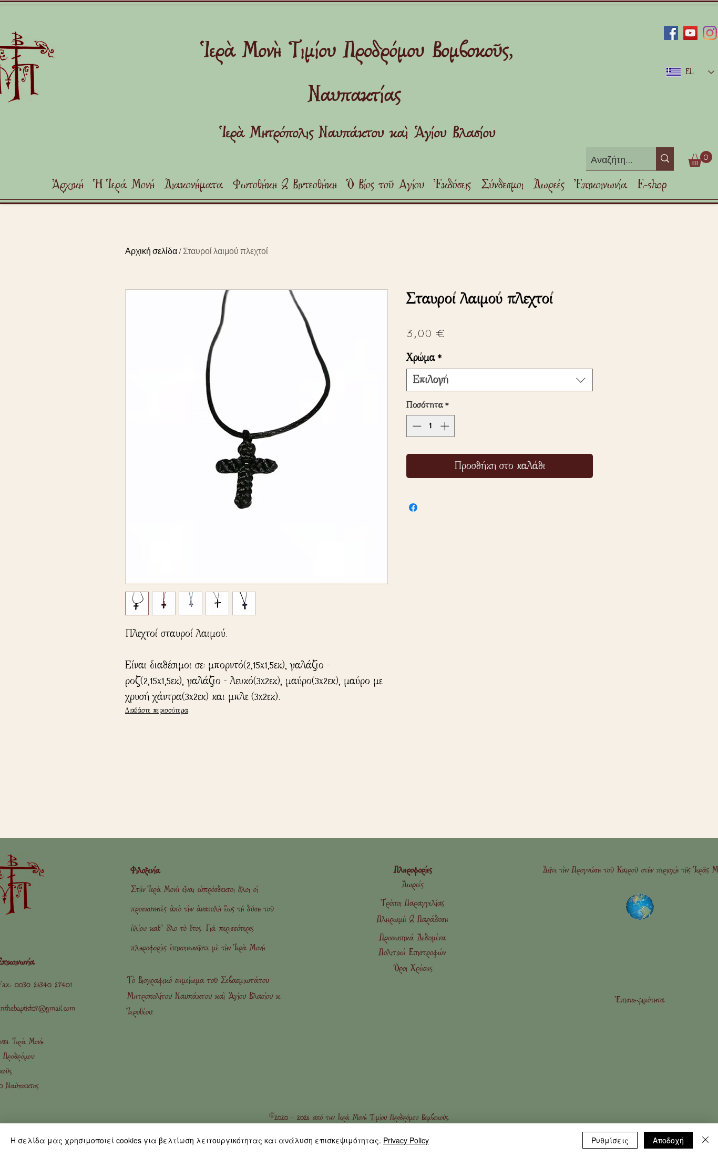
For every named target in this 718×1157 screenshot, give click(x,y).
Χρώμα (424, 357)
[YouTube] (690, 33)
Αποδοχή (668, 1140)
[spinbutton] (431, 426)
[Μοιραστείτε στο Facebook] (413, 507)
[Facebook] (671, 33)
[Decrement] (416, 426)
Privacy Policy (406, 1140)
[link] (700, 159)
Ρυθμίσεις (610, 1140)
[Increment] (446, 426)
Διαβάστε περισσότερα (156, 710)
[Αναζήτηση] (665, 158)
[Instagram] (710, 33)
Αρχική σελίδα (151, 251)
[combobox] (499, 380)
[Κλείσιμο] (705, 1140)
